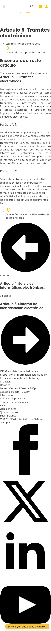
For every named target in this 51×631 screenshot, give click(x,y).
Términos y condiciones (14, 402)
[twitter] (25, 525)
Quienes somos (9, 412)
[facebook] (25, 474)
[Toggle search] (21, 13)
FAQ (2, 405)
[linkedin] (25, 577)
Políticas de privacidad (13, 398)
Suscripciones (8, 415)
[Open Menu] (28, 13)
